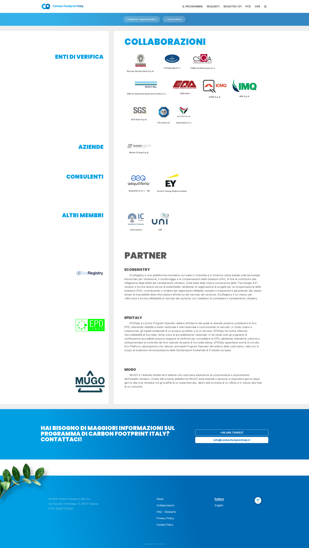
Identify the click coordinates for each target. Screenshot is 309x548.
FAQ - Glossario (166, 511)
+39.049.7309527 (231, 432)
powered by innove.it (155, 544)
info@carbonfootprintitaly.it (232, 440)
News (160, 499)
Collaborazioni (165, 505)
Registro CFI (232, 6)
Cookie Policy (165, 524)
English (219, 505)
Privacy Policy (165, 518)
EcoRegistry (137, 269)
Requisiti (213, 6)
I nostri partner (174, 19)
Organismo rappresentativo (141, 19)
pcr (248, 6)
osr (257, 6)
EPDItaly (133, 317)
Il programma (193, 6)
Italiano (219, 499)
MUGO (130, 369)
